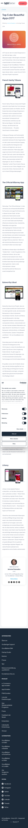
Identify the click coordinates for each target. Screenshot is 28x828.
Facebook (7, 784)
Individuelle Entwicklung (5, 726)
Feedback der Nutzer (6, 716)
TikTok (6, 807)
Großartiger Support (8, 644)
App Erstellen (6, 689)
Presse (4, 660)
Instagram (7, 788)
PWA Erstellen (6, 693)
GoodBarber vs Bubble (6, 747)
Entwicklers (5, 721)
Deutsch (15, 822)
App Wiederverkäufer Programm (7, 705)
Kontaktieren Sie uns (8, 674)
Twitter (6, 791)
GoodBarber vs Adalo (6, 741)
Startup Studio (6, 652)
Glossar (4, 731)
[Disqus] (14, 606)
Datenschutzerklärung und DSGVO (9, 669)
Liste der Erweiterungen (6, 698)
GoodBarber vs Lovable (6, 765)
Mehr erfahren (14, 579)
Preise (4, 711)
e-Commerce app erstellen (6, 684)
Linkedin (7, 799)
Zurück (4, 9)
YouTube (7, 795)
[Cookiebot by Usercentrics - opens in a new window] (20, 383)
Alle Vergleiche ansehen (5, 772)
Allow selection (14, 438)
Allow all (14, 433)
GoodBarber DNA (7, 648)
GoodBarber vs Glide (6, 759)
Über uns (4, 640)
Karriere (4, 656)
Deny (14, 443)
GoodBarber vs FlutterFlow (6, 753)
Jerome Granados (11, 23)
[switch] (24, 413)
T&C (3, 664)
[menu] (2, 3)
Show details (20, 429)
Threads (6, 803)
